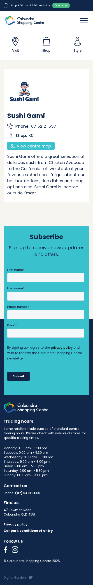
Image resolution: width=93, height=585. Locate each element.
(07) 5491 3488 (27, 493)
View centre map (34, 146)
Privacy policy (16, 524)
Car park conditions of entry (28, 530)
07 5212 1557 (43, 126)
